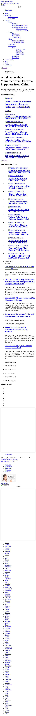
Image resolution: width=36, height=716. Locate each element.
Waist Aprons (16, 37)
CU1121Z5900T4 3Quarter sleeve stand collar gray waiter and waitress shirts (18, 104)
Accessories (12, 46)
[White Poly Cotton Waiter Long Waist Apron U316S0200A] (16, 238)
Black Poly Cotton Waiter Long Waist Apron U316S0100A (18, 196)
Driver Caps (20, 53)
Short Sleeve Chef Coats (19, 27)
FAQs (6, 63)
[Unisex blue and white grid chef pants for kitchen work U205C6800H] (16, 183)
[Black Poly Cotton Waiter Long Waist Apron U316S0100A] (16, 191)
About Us (8, 15)
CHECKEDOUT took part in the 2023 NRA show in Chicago (20, 299)
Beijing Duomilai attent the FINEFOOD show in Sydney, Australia (16, 329)
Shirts (10, 39)
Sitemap (14, 459)
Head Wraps (20, 54)
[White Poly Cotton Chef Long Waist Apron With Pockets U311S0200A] (15, 176)
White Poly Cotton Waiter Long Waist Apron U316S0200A (18, 242)
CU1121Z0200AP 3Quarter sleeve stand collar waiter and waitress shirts (18, 118)
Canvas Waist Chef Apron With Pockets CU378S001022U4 (18, 250)
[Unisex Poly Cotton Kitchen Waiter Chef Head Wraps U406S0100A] (15, 215)
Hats (13, 47)
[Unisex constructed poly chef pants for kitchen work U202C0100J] (15, 199)
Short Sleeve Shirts (18, 42)
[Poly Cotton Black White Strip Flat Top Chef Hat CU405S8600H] (16, 230)
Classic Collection (21, 29)
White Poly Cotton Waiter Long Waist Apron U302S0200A (18, 227)
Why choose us (13, 17)
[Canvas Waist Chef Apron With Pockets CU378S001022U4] (18, 246)
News (6, 61)
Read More (8, 111)
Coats (10, 22)
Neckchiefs (15, 58)
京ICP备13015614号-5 (8, 461)
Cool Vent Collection (22, 30)
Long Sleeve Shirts (18, 41)
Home (6, 13)
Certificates (11, 18)
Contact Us (8, 64)
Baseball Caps (20, 49)
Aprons (10, 32)
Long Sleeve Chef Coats (19, 25)
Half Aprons (16, 35)
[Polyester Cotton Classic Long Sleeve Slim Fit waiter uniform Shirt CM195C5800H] (13, 153)
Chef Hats (19, 51)
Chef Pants (11, 44)
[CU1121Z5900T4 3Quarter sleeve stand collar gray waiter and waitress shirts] (9, 98)
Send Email (4, 483)
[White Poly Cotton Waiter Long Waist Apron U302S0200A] (16, 222)
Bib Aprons (15, 34)
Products (7, 20)
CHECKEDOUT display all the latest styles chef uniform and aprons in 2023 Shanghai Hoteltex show (20, 282)
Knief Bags (15, 56)
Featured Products (6, 459)
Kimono (14, 23)
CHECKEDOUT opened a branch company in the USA (18, 347)
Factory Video (9, 59)
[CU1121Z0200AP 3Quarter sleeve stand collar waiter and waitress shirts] (10, 114)
